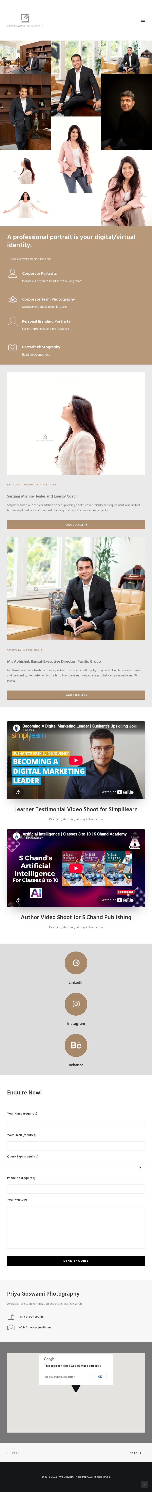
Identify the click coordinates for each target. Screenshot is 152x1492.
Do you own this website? (60, 1377)
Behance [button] (76, 1065)
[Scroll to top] (144, 1484)
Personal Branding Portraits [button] (46, 321)
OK (100, 1376)
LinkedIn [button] (76, 983)
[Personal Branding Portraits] (25, 201)
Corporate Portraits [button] (39, 274)
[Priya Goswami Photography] (76, 20)
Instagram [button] (76, 1024)
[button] (143, 20)
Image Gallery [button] (76, 524)
